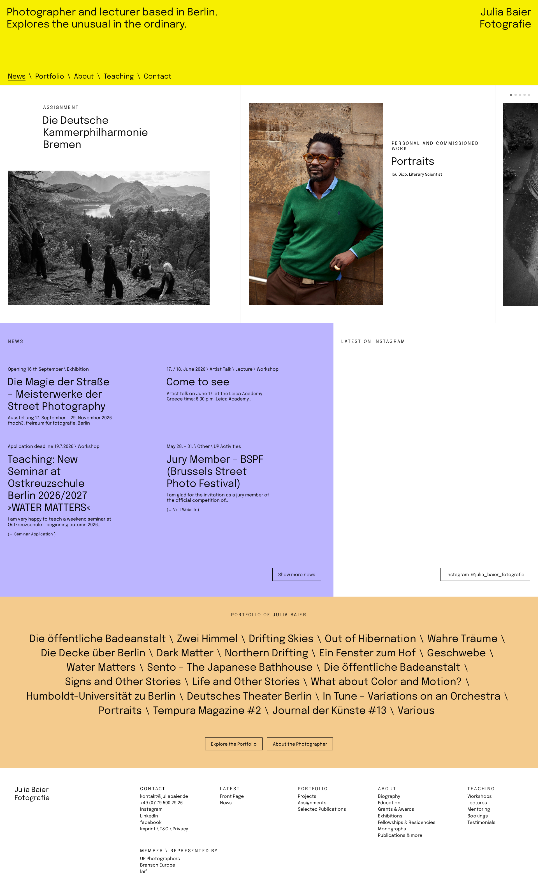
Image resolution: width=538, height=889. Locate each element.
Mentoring (478, 809)
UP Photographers (160, 858)
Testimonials (481, 822)
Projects (307, 796)
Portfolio (313, 789)
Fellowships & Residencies (406, 822)
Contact (153, 789)
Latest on (373, 341)
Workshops (479, 796)
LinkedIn (149, 816)
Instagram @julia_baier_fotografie (488, 574)
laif (143, 871)
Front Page (232, 796)
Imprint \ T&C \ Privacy (164, 829)
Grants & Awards (396, 809)
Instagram (151, 809)
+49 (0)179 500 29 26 (161, 803)
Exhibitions (390, 816)
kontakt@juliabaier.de (164, 796)
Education (389, 803)
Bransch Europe (157, 865)
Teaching (481, 789)
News (226, 803)
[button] (511, 95)
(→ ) (31, 534)
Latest (230, 789)
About (387, 789)
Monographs (392, 829)
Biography (389, 796)
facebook (150, 822)
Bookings (477, 816)
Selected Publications (322, 809)
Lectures (477, 803)
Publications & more (400, 835)
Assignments (312, 803)
